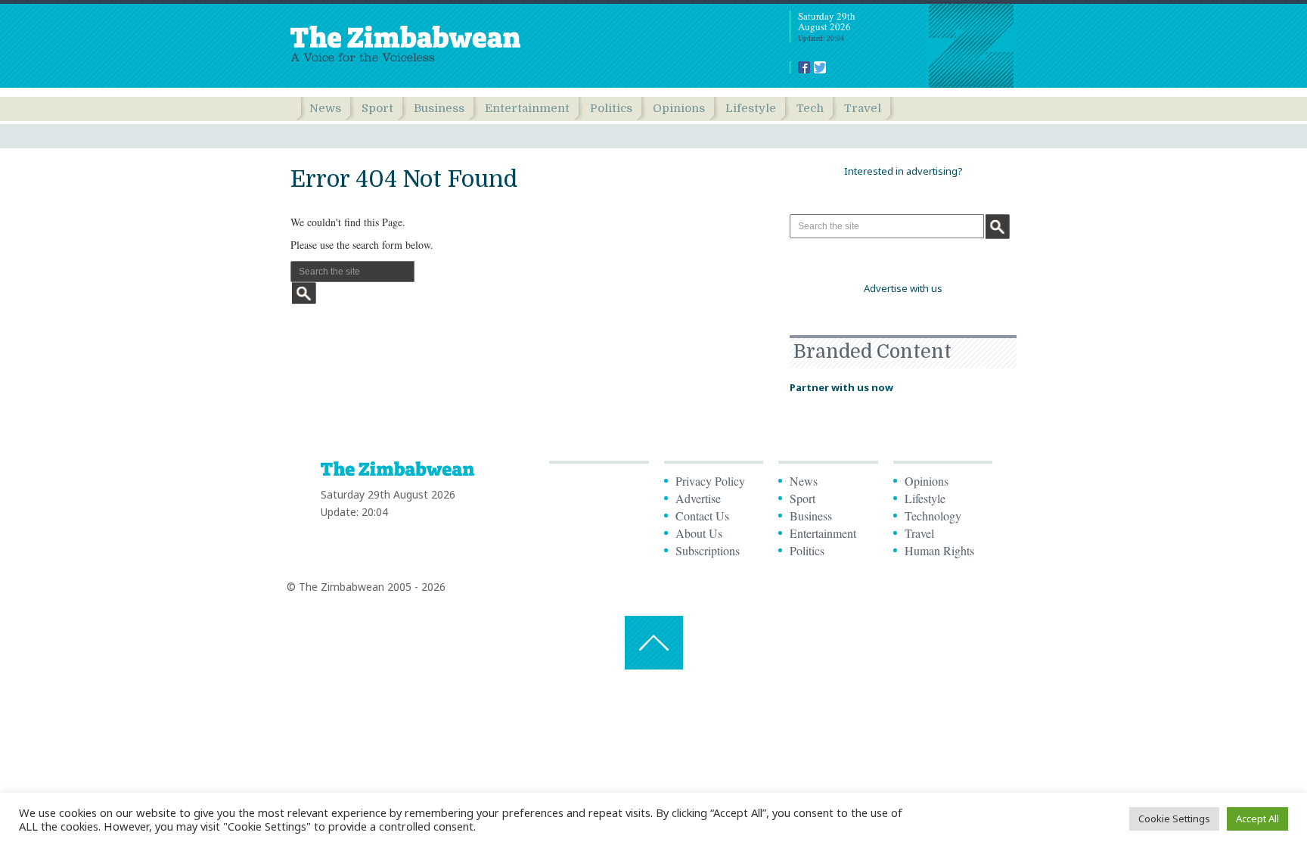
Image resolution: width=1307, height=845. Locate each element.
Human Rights (939, 550)
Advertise (698, 498)
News (325, 108)
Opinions (679, 108)
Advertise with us (903, 288)
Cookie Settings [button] (1174, 818)
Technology (933, 515)
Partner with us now (841, 387)
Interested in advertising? (903, 171)
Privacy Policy (710, 481)
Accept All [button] (1257, 818)
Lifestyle (750, 108)
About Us (698, 533)
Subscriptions (707, 550)
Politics (611, 108)
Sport (377, 108)
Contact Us (702, 515)
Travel (862, 108)
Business (439, 108)
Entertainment (527, 108)
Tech (810, 108)
